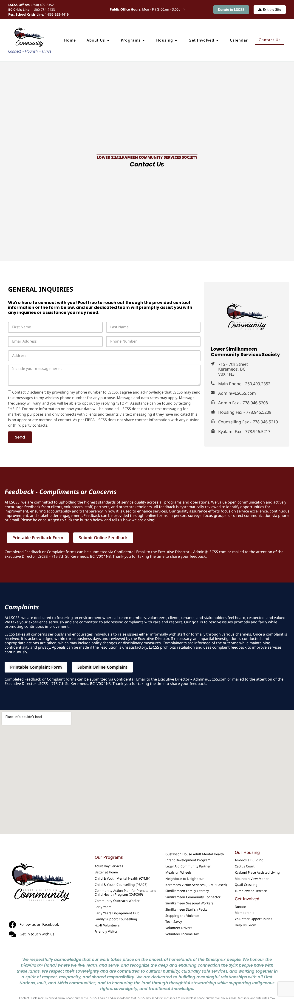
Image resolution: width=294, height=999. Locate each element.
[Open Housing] (176, 40)
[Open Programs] (143, 40)
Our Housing (247, 852)
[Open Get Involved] (217, 40)
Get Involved (247, 898)
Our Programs (109, 857)
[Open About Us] (108, 40)
